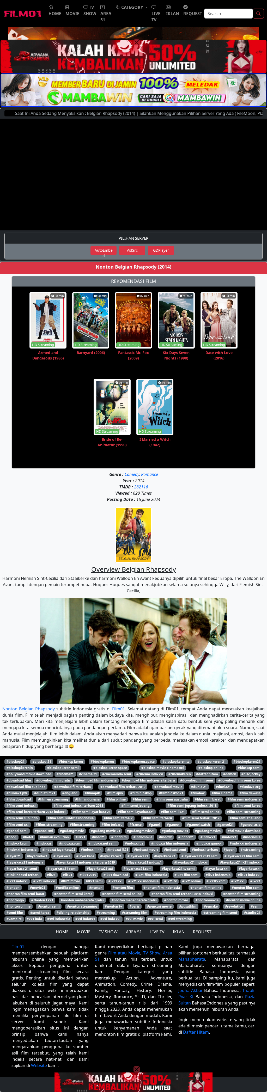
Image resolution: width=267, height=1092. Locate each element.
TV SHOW (108, 932)
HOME (62, 932)
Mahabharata (191, 959)
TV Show (151, 953)
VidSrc (132, 250)
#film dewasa (250, 793)
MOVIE (83, 932)
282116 (141, 487)
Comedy (132, 474)
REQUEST (202, 932)
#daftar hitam (207, 774)
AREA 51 (134, 932)
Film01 (118, 709)
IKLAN (179, 932)
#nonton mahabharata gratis (134, 900)
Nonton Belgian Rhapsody (28, 709)
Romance (149, 474)
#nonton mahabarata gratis (82, 900)
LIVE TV (157, 932)
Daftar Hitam (196, 1032)
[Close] (137, 42)
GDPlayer (161, 250)
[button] (131, 7)
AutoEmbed (104, 251)
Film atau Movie (124, 953)
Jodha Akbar (190, 990)
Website (39, 1065)
